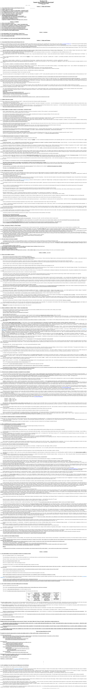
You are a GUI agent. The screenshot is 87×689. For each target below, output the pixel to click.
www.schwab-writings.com (25, 179)
